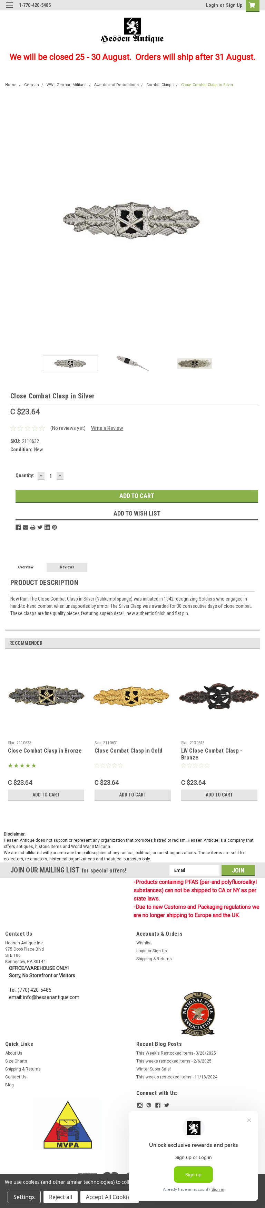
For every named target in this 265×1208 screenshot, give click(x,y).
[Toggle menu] (9, 9)
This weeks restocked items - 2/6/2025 (174, 1061)
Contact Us (16, 1077)
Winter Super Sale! (153, 1069)
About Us (13, 1053)
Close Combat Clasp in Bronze (45, 750)
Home (11, 85)
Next (254, 220)
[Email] (25, 527)
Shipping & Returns (154, 958)
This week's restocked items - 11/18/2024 (176, 1077)
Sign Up (234, 5)
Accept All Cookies (109, 1197)
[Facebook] (18, 527)
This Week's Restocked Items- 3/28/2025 (176, 1053)
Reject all (60, 1197)
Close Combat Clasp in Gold (129, 750)
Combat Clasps (160, 85)
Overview (25, 567)
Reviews (67, 567)
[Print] (33, 527)
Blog (9, 1085)
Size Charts (16, 1061)
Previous (10, 220)
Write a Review (107, 428)
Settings (24, 1197)
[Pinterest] (54, 527)
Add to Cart (46, 795)
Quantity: (25, 475)
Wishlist (144, 943)
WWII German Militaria (67, 85)
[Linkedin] (47, 527)
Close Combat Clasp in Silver (207, 85)
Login (212, 5)
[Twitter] (40, 527)
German (31, 85)
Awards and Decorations (116, 85)
